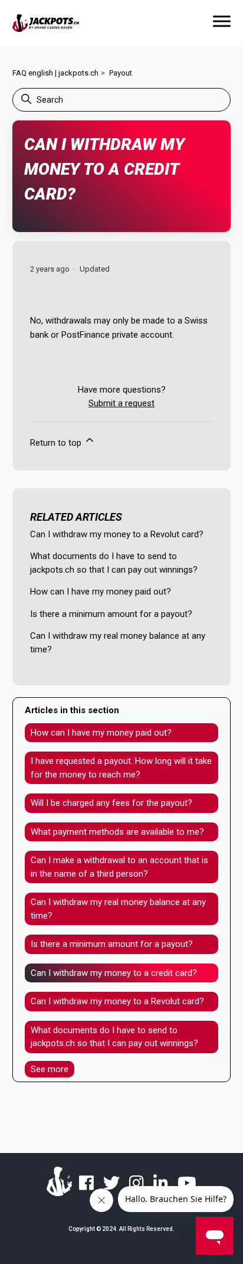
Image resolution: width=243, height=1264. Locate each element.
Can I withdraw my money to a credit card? (114, 973)
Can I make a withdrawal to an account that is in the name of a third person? (119, 867)
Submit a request (121, 403)
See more (49, 1069)
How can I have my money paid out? (100, 591)
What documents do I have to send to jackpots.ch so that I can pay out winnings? (114, 1037)
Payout (120, 72)
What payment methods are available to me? (117, 832)
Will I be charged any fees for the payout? (111, 803)
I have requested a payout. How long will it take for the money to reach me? (121, 768)
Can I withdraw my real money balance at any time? (118, 909)
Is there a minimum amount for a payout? (111, 614)
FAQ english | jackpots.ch (55, 72)
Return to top (57, 442)
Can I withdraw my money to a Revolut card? (116, 534)
